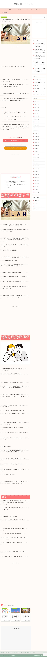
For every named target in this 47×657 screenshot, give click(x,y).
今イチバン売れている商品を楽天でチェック (15, 140)
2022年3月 (37, 189)
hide (19, 177)
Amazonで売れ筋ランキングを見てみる (15, 148)
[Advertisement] (15, 55)
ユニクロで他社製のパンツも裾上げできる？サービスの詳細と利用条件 (40, 45)
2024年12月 (37, 101)
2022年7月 (37, 177)
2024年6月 (37, 110)
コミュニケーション (28, 9)
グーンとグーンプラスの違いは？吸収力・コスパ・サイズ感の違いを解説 (40, 70)
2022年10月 (37, 168)
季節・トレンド (12, 9)
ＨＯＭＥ (4, 9)
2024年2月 (37, 122)
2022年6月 (37, 180)
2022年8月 (37, 174)
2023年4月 (37, 151)
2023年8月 (37, 139)
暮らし (19, 9)
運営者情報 (37, 209)
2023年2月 (37, 157)
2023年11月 (37, 130)
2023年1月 (37, 160)
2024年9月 (37, 104)
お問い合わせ (5, 12)
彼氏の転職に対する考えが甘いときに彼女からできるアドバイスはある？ (17, 182)
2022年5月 (37, 183)
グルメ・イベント (39, 79)
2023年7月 (37, 142)
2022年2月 (37, 192)
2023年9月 (37, 136)
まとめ (8, 187)
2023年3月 (37, 154)
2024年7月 (37, 107)
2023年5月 (37, 148)
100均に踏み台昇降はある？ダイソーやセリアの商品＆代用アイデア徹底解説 (40, 51)
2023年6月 (37, 145)
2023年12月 (37, 127)
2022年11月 (37, 165)
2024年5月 (37, 113)
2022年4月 (37, 186)
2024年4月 (37, 116)
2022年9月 (37, 171)
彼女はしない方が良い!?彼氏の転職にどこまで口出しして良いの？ (17, 185)
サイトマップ (37, 203)
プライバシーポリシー (39, 206)
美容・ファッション (40, 94)
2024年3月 (37, 119)
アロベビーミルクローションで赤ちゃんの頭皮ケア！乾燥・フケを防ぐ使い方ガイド (40, 63)
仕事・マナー (38, 9)
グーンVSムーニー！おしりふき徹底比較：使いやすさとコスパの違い (40, 57)
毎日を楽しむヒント (23, 4)
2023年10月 (37, 133)
